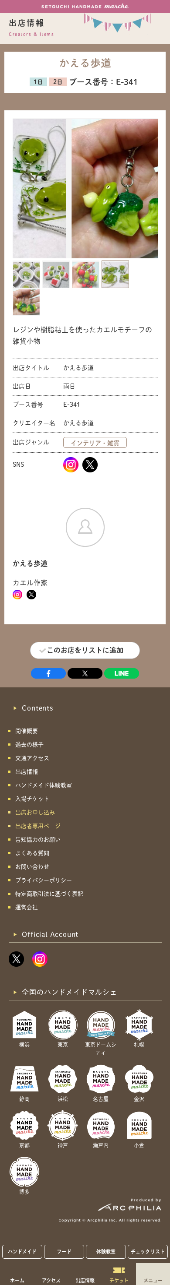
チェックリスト (148, 1251)
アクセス (51, 1280)
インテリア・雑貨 (95, 443)
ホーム (17, 1280)
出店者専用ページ (38, 826)
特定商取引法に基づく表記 (49, 894)
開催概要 (26, 731)
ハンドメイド (22, 1251)
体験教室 (106, 1251)
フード (64, 1251)
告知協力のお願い (38, 839)
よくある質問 (32, 853)
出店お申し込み (35, 812)
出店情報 (85, 1280)
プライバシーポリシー (43, 880)
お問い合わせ (32, 867)
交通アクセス (32, 758)
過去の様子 (29, 744)
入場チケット (32, 799)
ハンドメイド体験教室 (43, 785)
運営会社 (26, 907)
